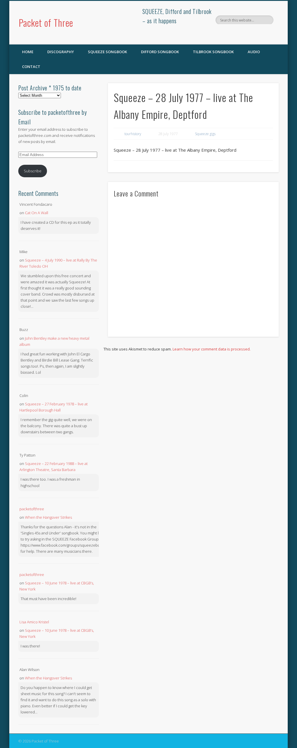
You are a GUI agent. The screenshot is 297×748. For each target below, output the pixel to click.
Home (27, 51)
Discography (60, 51)
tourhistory (132, 133)
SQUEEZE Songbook (107, 51)
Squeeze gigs (205, 133)
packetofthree (31, 508)
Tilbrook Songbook (213, 51)
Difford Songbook (160, 51)
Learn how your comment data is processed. (212, 349)
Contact (31, 66)
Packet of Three (46, 22)
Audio (254, 51)
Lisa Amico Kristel (34, 621)
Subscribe (32, 170)
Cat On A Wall (36, 212)
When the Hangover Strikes (48, 517)
